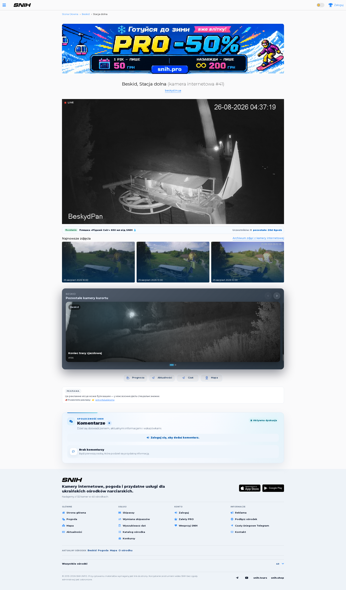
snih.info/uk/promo (105, 400)
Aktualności (165, 377)
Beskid (92, 550)
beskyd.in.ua (173, 90)
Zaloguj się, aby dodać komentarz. (175, 437)
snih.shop (277, 577)
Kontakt (240, 531)
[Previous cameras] (268, 295)
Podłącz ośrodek (246, 519)
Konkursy (129, 538)
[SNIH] (72, 480)
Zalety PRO (186, 519)
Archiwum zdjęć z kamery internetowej (258, 238)
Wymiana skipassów (136, 519)
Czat (191, 377)
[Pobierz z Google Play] (273, 488)
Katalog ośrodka (134, 531)
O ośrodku (125, 550)
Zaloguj (184, 512)
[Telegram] (237, 578)
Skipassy (128, 512)
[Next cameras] (276, 295)
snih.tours (260, 577)
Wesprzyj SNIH (188, 525)
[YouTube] (247, 578)
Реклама (73, 391)
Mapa (214, 377)
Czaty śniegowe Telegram (252, 525)
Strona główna (76, 512)
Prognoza (138, 377)
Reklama (241, 512)
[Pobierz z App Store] (250, 488)
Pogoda (71, 519)
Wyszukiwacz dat (134, 525)
